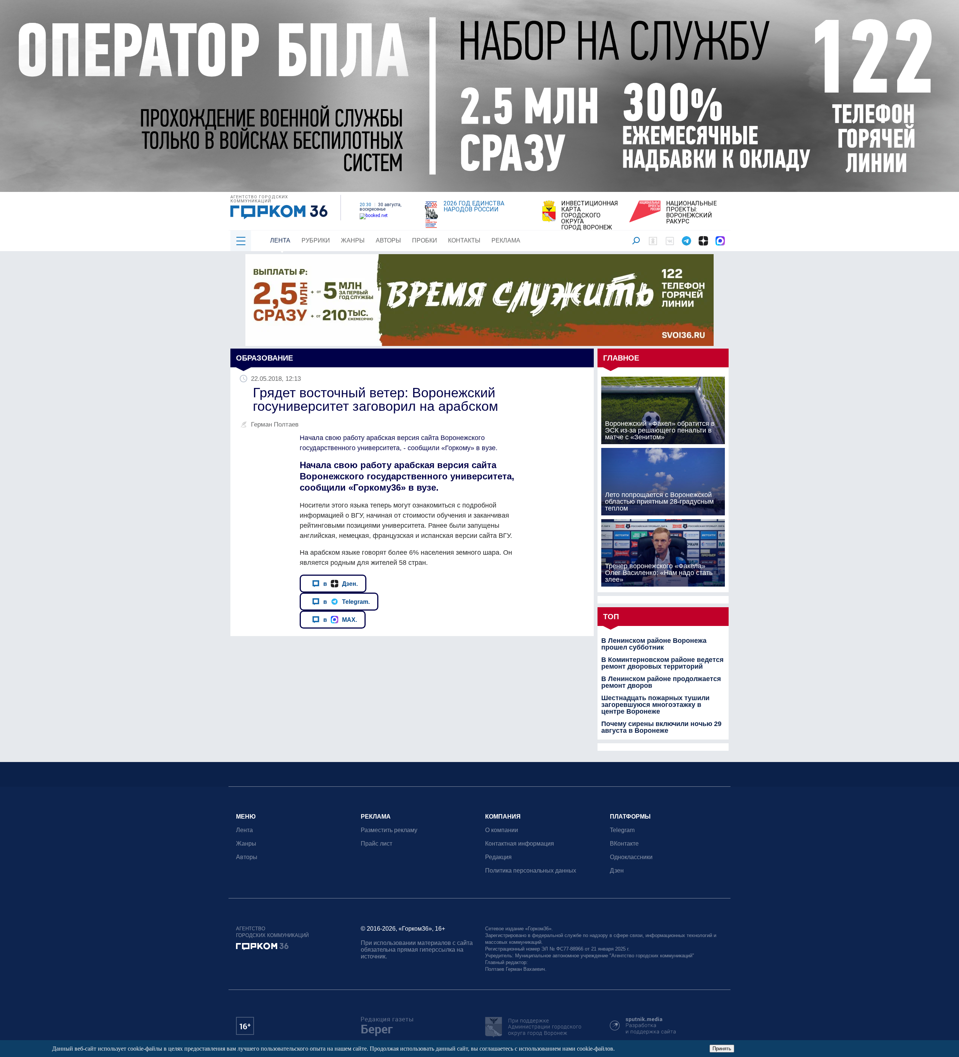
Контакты (464, 240)
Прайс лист (376, 843)
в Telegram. (346, 601)
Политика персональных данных (530, 870)
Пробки (424, 240)
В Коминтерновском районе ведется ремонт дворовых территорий (662, 663)
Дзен (617, 870)
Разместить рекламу (389, 830)
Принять (722, 1048)
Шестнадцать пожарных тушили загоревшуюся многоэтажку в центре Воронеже (655, 705)
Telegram (622, 830)
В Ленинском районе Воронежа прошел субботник (654, 644)
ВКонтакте (624, 843)
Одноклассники (631, 857)
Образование (264, 358)
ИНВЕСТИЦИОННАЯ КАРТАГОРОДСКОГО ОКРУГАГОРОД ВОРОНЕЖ (589, 216)
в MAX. (340, 619)
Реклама (505, 240)
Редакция (498, 857)
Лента (280, 240)
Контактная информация (519, 843)
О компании (501, 830)
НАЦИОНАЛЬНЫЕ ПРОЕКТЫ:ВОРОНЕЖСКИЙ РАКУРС (691, 213)
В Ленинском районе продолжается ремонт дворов (661, 682)
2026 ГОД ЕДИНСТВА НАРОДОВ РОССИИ (474, 207)
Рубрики (316, 240)
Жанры (352, 240)
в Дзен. (340, 583)
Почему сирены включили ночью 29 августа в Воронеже (661, 727)
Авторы (388, 240)
